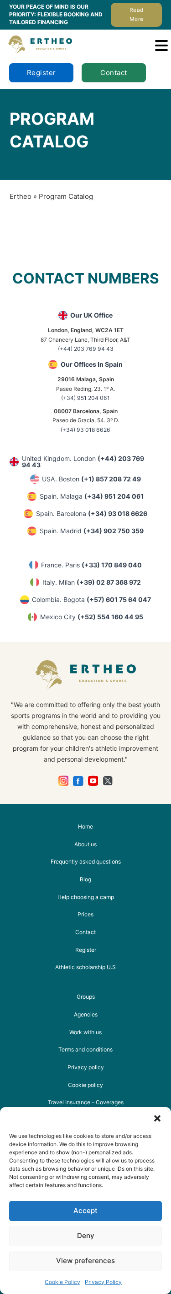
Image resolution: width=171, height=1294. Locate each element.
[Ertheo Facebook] (78, 781)
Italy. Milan (91, 582)
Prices (85, 914)
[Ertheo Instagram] (63, 781)
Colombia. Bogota (91, 599)
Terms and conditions (85, 1049)
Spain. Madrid (92, 531)
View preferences (85, 1260)
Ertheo (20, 196)
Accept (85, 1210)
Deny (85, 1235)
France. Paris (91, 565)
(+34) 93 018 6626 (85, 429)
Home (85, 826)
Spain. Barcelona (91, 513)
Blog (85, 879)
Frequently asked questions (86, 861)
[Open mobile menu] (161, 45)
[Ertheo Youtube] (93, 781)
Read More (137, 14)
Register (41, 72)
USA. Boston (91, 479)
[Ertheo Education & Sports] (40, 44)
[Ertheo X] (108, 781)
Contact (113, 72)
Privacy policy (85, 1067)
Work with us (85, 1032)
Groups (86, 996)
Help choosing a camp (85, 897)
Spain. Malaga (92, 496)
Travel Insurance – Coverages (86, 1102)
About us (85, 844)
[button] (157, 1118)
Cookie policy (85, 1085)
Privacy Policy (103, 1282)
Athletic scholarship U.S (85, 967)
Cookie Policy (62, 1282)
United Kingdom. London (83, 462)
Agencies (86, 1014)
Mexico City (91, 617)
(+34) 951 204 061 (85, 397)
